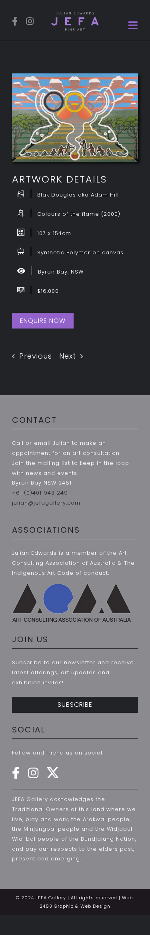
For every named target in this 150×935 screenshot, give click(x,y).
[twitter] (53, 773)
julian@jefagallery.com (46, 503)
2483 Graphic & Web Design (75, 906)
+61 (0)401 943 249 (40, 493)
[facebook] (15, 21)
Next (67, 356)
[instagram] (30, 21)
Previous (35, 356)
